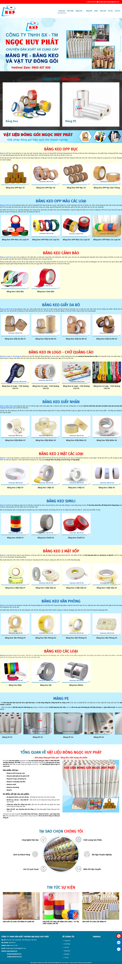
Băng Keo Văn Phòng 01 (15, 638)
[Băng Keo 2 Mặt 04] (106, 474)
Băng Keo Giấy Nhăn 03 (76, 440)
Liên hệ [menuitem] (66, 947)
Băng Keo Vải (45, 685)
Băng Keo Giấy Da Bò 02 (45, 339)
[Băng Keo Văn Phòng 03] (76, 624)
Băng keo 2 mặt (4, 458)
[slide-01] (118, 70)
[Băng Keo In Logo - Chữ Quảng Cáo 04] (106, 373)
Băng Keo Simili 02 (46, 538)
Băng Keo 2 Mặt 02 (46, 487)
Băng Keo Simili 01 (15, 538)
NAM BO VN (58, 962)
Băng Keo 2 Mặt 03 (76, 487)
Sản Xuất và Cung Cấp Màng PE (94, 922)
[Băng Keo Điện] (15, 672)
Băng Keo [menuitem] (67, 951)
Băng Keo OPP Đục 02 (45, 188)
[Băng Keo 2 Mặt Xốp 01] (15, 574)
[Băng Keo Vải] (45, 672)
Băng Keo (79, 11)
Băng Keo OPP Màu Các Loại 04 (106, 239)
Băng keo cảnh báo (6, 257)
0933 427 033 (14, 945)
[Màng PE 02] (45, 723)
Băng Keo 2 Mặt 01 (15, 487)
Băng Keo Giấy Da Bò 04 (106, 339)
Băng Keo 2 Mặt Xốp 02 (46, 588)
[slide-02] (119, 70)
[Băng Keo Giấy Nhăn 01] (15, 427)
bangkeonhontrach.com (14, 957)
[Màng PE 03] (76, 723)
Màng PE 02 (46, 737)
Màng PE (89, 11)
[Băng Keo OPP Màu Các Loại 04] (106, 226)
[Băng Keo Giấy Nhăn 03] (76, 427)
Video (96, 11)
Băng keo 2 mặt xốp (6, 555)
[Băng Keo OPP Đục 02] (45, 174)
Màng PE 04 (107, 737)
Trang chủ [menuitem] (67, 940)
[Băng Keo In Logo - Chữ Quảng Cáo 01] (15, 373)
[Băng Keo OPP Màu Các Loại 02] (45, 226)
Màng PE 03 (76, 737)
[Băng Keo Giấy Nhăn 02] (45, 427)
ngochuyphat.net (12, 951)
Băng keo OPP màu (6, 205)
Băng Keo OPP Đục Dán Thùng (107, 188)
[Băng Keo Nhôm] (76, 672)
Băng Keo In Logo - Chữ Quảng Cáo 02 (46, 387)
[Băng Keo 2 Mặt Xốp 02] (45, 574)
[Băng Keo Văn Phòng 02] (45, 624)
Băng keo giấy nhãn (6, 406)
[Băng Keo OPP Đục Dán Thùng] (106, 174)
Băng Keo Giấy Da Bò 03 (76, 339)
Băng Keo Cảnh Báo (15, 291)
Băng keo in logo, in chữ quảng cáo (10, 356)
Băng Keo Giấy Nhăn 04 (107, 440)
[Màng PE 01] (15, 723)
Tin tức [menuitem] (66, 957)
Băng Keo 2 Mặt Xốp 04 (107, 588)
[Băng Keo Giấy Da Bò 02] (45, 325)
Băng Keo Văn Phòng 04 (106, 638)
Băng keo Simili (4, 505)
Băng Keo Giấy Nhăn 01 (15, 440)
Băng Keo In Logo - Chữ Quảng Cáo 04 (107, 387)
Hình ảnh (103, 11)
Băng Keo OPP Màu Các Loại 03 (76, 239)
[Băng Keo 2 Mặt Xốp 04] (106, 574)
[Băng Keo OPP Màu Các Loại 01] (15, 226)
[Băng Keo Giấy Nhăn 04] (106, 427)
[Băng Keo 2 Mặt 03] (76, 474)
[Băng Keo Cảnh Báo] (15, 278)
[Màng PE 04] (106, 723)
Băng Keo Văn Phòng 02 (45, 638)
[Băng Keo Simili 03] (76, 524)
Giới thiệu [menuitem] (67, 944)
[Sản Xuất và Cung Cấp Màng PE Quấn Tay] (21, 906)
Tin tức (110, 11)
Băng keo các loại (5, 655)
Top (118, 956)
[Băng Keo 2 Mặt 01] (15, 474)
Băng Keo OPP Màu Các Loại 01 (15, 239)
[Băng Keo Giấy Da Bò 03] (76, 325)
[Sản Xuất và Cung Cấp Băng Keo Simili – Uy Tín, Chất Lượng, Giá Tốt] (61, 906)
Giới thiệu (70, 11)
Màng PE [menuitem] (66, 954)
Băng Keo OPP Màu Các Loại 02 (45, 239)
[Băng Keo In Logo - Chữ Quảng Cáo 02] (45, 373)
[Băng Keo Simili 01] (15, 524)
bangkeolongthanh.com (14, 954)
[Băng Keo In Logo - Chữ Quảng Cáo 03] (76, 373)
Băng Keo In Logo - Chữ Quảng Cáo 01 (15, 387)
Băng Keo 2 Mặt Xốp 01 (15, 588)
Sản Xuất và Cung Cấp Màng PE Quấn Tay (18, 922)
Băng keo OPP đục (5, 153)
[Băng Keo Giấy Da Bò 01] (15, 325)
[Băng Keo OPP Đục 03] (76, 174)
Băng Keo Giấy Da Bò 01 (15, 339)
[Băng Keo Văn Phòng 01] (15, 624)
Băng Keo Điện (15, 685)
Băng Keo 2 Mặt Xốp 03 (76, 588)
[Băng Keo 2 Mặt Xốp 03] (76, 574)
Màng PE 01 (15, 737)
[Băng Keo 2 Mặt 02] (45, 474)
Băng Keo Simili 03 (76, 538)
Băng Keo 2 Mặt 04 (107, 487)
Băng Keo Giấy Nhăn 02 (46, 440)
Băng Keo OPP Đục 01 (15, 188)
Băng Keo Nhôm (76, 685)
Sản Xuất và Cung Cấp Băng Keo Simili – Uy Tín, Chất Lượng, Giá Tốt (61, 922)
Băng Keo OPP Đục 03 (76, 188)
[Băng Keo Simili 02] (45, 524)
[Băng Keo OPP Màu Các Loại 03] (76, 226)
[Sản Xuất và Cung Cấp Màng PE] (100, 906)
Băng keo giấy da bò (6, 309)
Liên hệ (117, 11)
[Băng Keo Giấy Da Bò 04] (106, 325)
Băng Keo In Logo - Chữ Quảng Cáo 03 (76, 387)
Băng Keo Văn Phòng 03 (76, 638)
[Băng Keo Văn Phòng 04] (106, 624)
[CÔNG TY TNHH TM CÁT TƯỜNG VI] (8, 11)
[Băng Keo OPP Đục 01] (15, 174)
